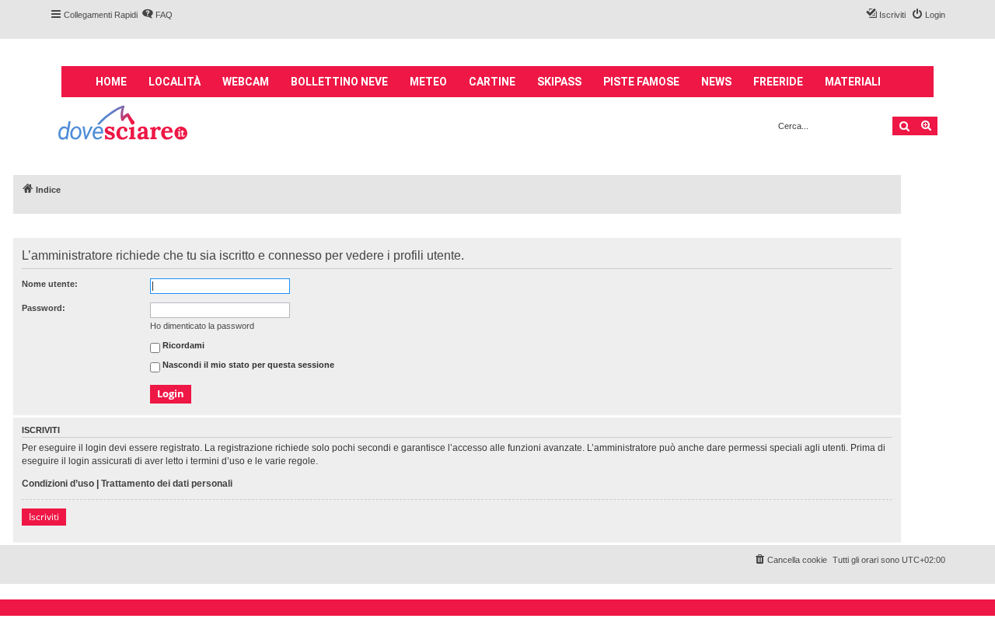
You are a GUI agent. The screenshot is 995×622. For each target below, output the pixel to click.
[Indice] (124, 124)
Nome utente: (50, 283)
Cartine (492, 81)
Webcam (245, 81)
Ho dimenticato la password (202, 325)
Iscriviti (44, 516)
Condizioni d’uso (58, 483)
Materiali (853, 81)
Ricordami (182, 346)
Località (174, 81)
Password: (43, 308)
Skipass (559, 81)
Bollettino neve (339, 81)
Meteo (428, 81)
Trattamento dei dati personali (166, 483)
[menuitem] (157, 14)
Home (111, 81)
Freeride (778, 81)
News (716, 81)
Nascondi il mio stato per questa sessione (247, 365)
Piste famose (641, 81)
